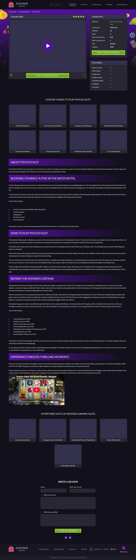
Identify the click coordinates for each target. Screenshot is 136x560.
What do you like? (50, 495)
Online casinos (97, 4)
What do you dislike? (51, 512)
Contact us (72, 549)
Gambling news (122, 4)
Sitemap (84, 549)
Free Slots (84, 4)
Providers (109, 4)
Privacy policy (44, 549)
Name (43, 487)
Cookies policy (59, 549)
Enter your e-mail (75, 487)
